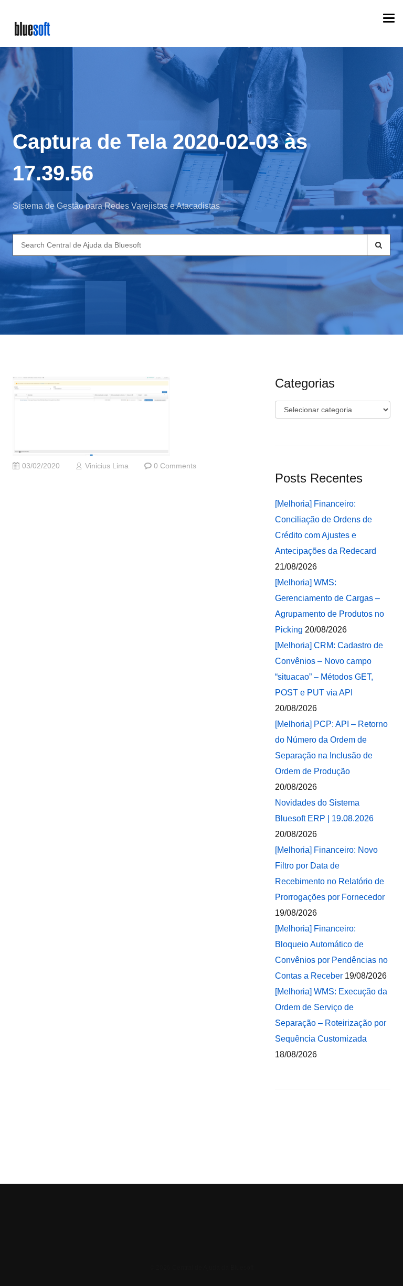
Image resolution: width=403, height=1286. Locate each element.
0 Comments (175, 466)
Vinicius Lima (107, 466)
